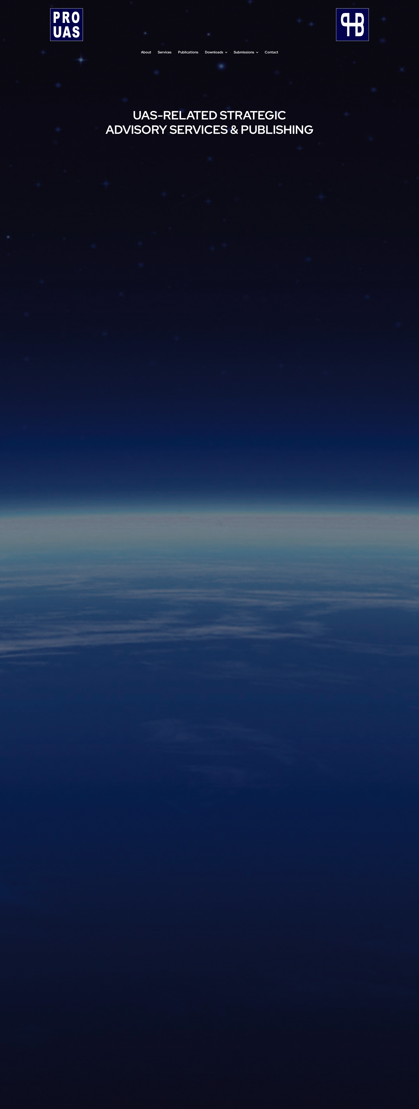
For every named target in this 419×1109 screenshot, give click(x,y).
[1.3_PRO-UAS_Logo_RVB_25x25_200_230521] (66, 10)
